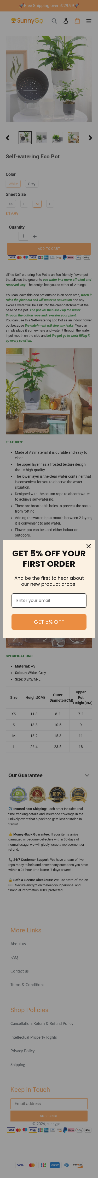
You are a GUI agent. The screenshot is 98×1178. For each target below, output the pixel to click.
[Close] (88, 546)
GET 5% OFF (49, 622)
